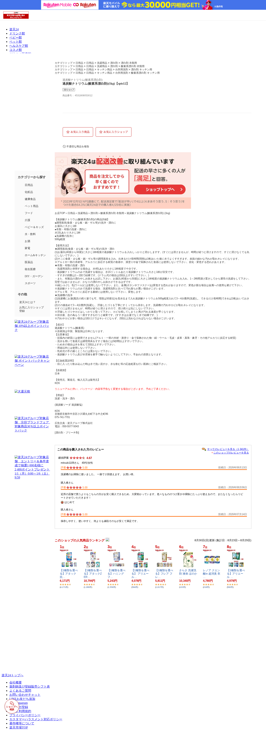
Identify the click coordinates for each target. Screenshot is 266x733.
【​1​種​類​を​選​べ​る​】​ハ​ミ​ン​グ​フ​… (116, 573)
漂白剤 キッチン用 (141, 69)
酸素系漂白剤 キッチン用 (145, 72)
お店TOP (60, 213)
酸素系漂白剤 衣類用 (132, 66)
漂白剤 (114, 62)
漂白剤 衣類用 (129, 62)
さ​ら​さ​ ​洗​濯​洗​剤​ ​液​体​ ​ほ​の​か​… (188, 573)
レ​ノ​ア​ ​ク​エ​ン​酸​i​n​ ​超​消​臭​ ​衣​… (211, 573)
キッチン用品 (104, 69)
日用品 (79, 62)
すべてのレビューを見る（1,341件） (228, 449)
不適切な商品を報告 (77, 146)
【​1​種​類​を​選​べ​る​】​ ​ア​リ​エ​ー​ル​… (140, 573)
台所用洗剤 (121, 69)
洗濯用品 (102, 62)
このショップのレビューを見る (231, 452)
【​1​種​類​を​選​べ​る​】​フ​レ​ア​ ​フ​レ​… (164, 573)
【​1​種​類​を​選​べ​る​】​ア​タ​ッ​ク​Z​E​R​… (93, 573)
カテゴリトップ (63, 62)
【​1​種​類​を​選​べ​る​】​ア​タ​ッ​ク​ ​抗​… (69, 573)
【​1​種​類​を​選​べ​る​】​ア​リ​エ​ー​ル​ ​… (236, 573)
